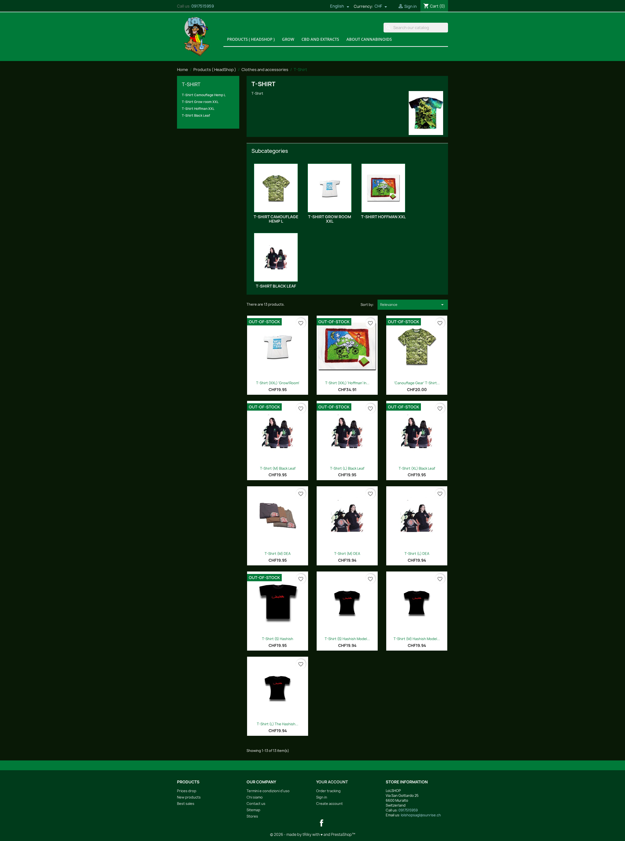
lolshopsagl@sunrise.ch (421, 815)
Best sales (185, 803)
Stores (252, 816)
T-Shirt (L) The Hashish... (277, 724)
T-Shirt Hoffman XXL (198, 108)
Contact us (256, 803)
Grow (288, 39)
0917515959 (202, 6)
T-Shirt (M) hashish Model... (417, 638)
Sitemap (253, 810)
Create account (329, 803)
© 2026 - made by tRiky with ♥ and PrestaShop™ (312, 834)
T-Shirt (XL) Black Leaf (417, 468)
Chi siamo (255, 797)
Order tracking (328, 791)
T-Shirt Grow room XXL (200, 102)
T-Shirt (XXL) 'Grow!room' (277, 383)
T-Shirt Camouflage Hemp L (204, 95)
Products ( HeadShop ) (251, 39)
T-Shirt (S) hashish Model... (347, 638)
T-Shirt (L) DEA (417, 553)
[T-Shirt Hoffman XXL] (383, 188)
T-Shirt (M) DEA (278, 553)
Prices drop (186, 791)
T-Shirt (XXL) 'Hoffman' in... (347, 383)
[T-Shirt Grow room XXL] (330, 188)
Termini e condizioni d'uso (268, 791)
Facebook (321, 823)
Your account (332, 782)
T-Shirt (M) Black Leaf (277, 468)
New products (189, 797)
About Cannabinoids (369, 39)
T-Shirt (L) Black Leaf (347, 468)
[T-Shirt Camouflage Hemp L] (276, 188)
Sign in (321, 797)
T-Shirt (191, 84)
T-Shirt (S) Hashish (277, 638)
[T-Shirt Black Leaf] (276, 257)
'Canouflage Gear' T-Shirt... (417, 383)
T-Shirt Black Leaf (196, 115)
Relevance (412, 305)
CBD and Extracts (320, 39)
